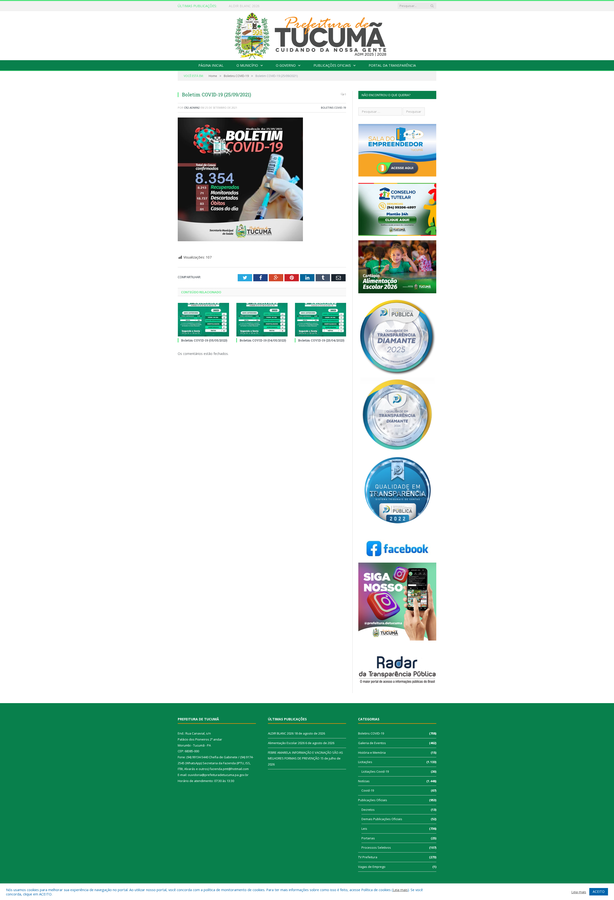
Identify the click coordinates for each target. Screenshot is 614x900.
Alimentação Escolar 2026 (249, 6)
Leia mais (400, 890)
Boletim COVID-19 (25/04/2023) (321, 340)
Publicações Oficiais (332, 65)
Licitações (365, 762)
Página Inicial (211, 65)
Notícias (364, 781)
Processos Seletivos (376, 847)
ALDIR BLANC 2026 (281, 733)
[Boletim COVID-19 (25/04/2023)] (320, 319)
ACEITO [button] (599, 891)
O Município (247, 65)
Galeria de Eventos (372, 743)
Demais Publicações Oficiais (381, 819)
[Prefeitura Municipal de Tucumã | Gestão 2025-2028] (307, 34)
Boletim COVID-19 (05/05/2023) (204, 340)
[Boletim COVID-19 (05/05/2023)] (203, 319)
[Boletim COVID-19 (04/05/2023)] (262, 319)
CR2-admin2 (192, 107)
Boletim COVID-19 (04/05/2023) (263, 340)
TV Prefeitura (367, 857)
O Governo (286, 65)
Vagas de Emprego (371, 867)
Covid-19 (367, 790)
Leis (364, 828)
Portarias (368, 838)
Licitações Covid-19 (375, 771)
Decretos (368, 809)
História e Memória (372, 752)
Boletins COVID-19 (333, 107)
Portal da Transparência (392, 65)
